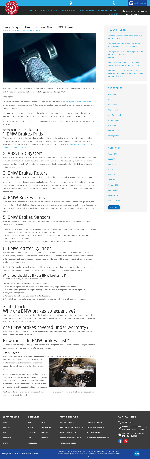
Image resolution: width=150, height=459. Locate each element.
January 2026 (113, 190)
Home (5, 422)
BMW (43, 422)
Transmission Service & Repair (98, 438)
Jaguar (30, 428)
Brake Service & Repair (95, 422)
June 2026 (112, 164)
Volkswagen (32, 443)
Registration (103, 11)
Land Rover (32, 433)
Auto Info (29, 30)
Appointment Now (140, 3)
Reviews (81, 11)
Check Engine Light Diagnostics (71, 428)
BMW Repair (112, 105)
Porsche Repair (113, 130)
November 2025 (114, 200)
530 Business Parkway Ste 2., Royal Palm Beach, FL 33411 (91, 3)
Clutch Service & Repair (95, 428)
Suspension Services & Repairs (71, 438)
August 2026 (113, 154)
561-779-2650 (121, 3)
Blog (4, 433)
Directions (90, 11)
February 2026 (113, 185)
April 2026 (111, 174)
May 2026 (111, 169)
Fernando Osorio (10, 30)
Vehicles (54, 11)
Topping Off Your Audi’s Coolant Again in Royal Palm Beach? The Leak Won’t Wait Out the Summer (125, 55)
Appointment (113, 14)
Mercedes (44, 433)
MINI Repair (112, 125)
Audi (29, 422)
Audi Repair (112, 94)
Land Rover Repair (114, 115)
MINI (29, 438)
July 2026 (111, 159)
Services (43, 11)
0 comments (37, 30)
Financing (113, 11)
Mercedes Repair (114, 120)
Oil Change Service (93, 433)
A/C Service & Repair (67, 422)
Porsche (44, 438)
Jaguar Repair (113, 110)
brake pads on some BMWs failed (78, 102)
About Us (33, 11)
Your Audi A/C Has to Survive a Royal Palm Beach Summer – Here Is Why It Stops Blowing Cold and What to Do (125, 73)
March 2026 (112, 180)
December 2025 (114, 195)
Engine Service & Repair (68, 433)
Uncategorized (113, 136)
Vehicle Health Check (69, 11)
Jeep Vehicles (46, 428)
